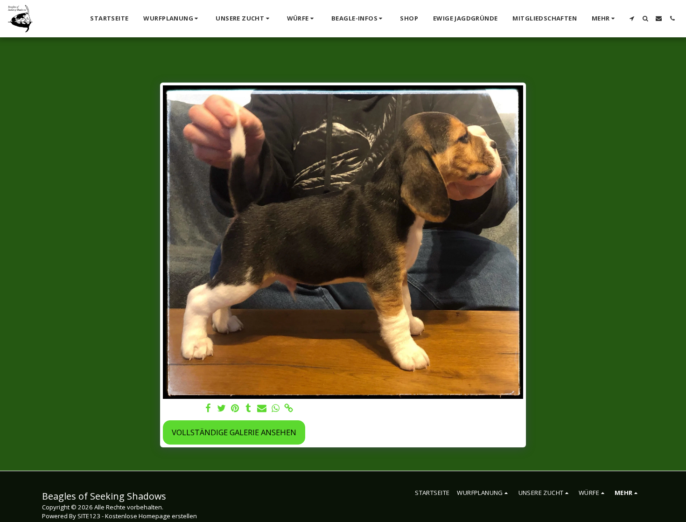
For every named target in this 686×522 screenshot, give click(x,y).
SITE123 (88, 516)
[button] (172, 19)
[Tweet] (221, 409)
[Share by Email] (262, 409)
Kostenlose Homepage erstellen (151, 516)
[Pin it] (235, 409)
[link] (289, 409)
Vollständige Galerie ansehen (234, 432)
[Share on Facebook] (208, 409)
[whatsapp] (275, 409)
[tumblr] (248, 409)
